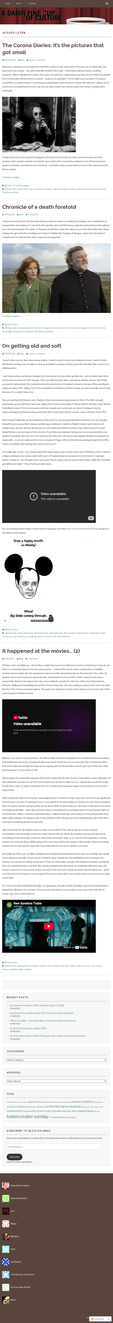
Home (7, 4)
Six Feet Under (43, 1111)
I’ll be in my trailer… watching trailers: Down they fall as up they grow (42, 1020)
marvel (96, 1107)
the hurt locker (63, 636)
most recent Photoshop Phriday (82, 528)
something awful (34, 636)
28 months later (41, 633)
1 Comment (33, 214)
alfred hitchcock (36, 1102)
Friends (32, 4)
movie (87, 966)
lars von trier (93, 328)
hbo (57, 1106)
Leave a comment (37, 60)
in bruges (46, 328)
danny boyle (82, 633)
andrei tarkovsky (25, 189)
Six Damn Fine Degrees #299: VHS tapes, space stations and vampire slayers (47, 1036)
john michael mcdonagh (76, 328)
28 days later (11, 189)
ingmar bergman (61, 189)
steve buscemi (49, 636)
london (72, 966)
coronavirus (39, 189)
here (76, 782)
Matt (22, 60)
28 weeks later (56, 633)
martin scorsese (87, 1107)
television (67, 1111)
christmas (34, 966)
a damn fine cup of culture (17, 1102)
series (33, 1111)
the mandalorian (98, 189)
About (19, 4)
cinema (43, 966)
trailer (20, 969)
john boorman (57, 328)
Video (15, 324)
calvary (37, 328)
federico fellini (43, 1107)
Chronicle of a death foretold (39, 207)
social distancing (82, 189)
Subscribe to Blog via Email (29, 1130)
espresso (32, 1107)
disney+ (49, 189)
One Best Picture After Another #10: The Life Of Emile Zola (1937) (42, 1013)
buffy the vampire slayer (62, 1102)
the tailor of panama (44, 331)
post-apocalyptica (17, 636)
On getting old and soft (31, 346)
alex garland (23, 966)
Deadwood (22, 1106)
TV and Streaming (20, 185)
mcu (101, 1107)
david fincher (98, 1102)
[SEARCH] (107, 3)
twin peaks (71, 1117)
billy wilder (49, 1102)
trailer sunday (34, 1116)
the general (18, 331)
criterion (87, 1101)
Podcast (25, 1111)
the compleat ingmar (83, 1111)
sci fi (93, 966)
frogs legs (94, 633)
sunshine (13, 969)
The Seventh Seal (10, 192)
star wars (56, 1111)
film (67, 966)
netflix (18, 1111)
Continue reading (12, 177)
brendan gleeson (25, 328)
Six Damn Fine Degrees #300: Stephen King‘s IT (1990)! (37, 1005)
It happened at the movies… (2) (41, 651)
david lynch (11, 1107)
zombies (28, 969)
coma (49, 966)
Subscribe (14, 1157)
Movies (8, 185)
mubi (72, 189)
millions (80, 966)
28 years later (70, 633)
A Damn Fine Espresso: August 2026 (28, 1028)
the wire (97, 1111)
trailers (14, 1116)
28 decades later (25, 633)
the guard (29, 331)
